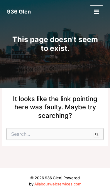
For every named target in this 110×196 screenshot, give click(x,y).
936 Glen (19, 11)
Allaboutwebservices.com (57, 184)
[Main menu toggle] (96, 11)
